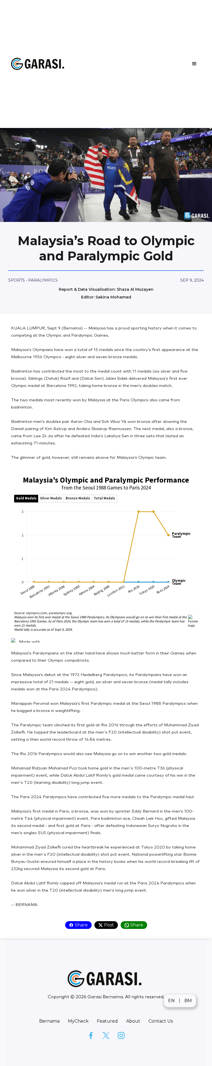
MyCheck (78, 1021)
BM (188, 1000)
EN (171, 1000)
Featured (107, 1021)
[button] (194, 63)
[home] (38, 64)
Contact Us (161, 1021)
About (133, 1021)
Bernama (49, 1021)
